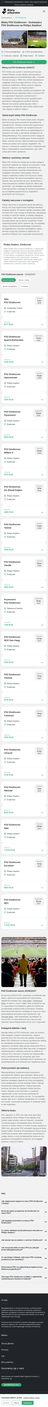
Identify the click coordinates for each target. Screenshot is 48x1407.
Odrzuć (16, 1403)
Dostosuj (6, 1403)
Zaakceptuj (27, 1403)
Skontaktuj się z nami (11, 1385)
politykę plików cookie (31, 1398)
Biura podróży (7, 1362)
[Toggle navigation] (44, 11)
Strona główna (7, 1343)
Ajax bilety (27, 1001)
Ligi (2, 1356)
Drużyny (4, 1350)
